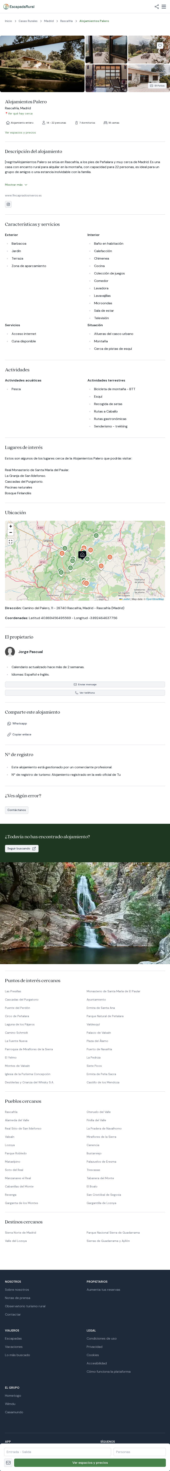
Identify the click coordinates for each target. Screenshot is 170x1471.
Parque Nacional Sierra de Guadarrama (113, 1232)
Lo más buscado (17, 1355)
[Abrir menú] (164, 7)
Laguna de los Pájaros (20, 1024)
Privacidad (94, 1347)
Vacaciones (14, 1347)
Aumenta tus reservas (103, 1289)
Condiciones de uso (102, 1338)
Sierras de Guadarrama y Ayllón (108, 1241)
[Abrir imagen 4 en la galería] (106, 78)
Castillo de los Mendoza (103, 1082)
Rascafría (11, 1112)
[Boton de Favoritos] (160, 45)
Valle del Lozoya (16, 1241)
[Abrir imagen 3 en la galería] (149, 50)
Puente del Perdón (17, 1008)
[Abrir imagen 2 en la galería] (106, 50)
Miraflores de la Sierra (101, 1137)
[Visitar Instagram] (8, 204)
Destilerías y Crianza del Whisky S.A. (29, 1082)
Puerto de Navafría (99, 1049)
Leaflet (126, 599)
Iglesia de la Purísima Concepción (27, 1074)
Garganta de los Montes (21, 1203)
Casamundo (14, 1412)
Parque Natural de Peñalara (105, 1016)
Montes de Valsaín (17, 1066)
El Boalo (92, 1186)
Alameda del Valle (17, 1120)
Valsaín (9, 1137)
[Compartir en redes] (157, 6)
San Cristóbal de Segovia (104, 1195)
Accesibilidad (97, 1363)
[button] (84, 554)
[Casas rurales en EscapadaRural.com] (18, 6)
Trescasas (93, 1170)
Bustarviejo (94, 1153)
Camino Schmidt (16, 1032)
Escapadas (13, 1338)
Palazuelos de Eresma (101, 1161)
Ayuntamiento (96, 999)
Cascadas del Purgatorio (22, 999)
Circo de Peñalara (17, 1016)
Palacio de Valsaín (99, 1032)
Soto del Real (14, 1170)
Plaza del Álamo (97, 1041)
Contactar (13, 1314)
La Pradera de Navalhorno (104, 1128)
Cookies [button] (93, 1355)
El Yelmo (11, 1057)
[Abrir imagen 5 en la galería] (149, 78)
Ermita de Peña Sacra (101, 1074)
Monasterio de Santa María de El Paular (113, 991)
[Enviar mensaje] (8, 1463)
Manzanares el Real (18, 1178)
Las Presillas (13, 991)
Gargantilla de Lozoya (101, 1203)
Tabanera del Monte (100, 1178)
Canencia (93, 1145)
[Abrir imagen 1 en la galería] (42, 64)
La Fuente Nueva (16, 1041)
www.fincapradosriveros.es (23, 195)
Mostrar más (14, 184)
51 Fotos (159, 85)
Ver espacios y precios (90, 1462)
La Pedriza (94, 1057)
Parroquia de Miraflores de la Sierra (29, 1049)
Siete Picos (94, 1066)
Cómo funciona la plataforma (109, 1371)
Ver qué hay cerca (20, 113)
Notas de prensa (17, 1298)
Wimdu (10, 1404)
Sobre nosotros (17, 1289)
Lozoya (10, 1145)
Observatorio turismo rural (25, 1306)
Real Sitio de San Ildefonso (23, 1128)
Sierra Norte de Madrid (20, 1232)
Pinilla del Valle (96, 1120)
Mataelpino (12, 1161)
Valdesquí (93, 1024)
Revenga (10, 1195)
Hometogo (13, 1395)
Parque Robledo (16, 1153)
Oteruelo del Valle (99, 1112)
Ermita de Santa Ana (101, 1008)
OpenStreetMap (155, 599)
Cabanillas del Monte (19, 1186)
